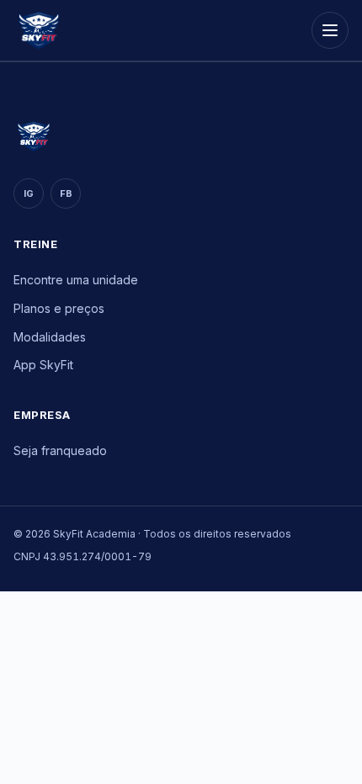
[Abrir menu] (330, 30)
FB (66, 193)
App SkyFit (43, 365)
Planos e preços (58, 308)
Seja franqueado (60, 450)
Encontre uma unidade (75, 280)
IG (29, 193)
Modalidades (49, 337)
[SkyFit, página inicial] (38, 30)
